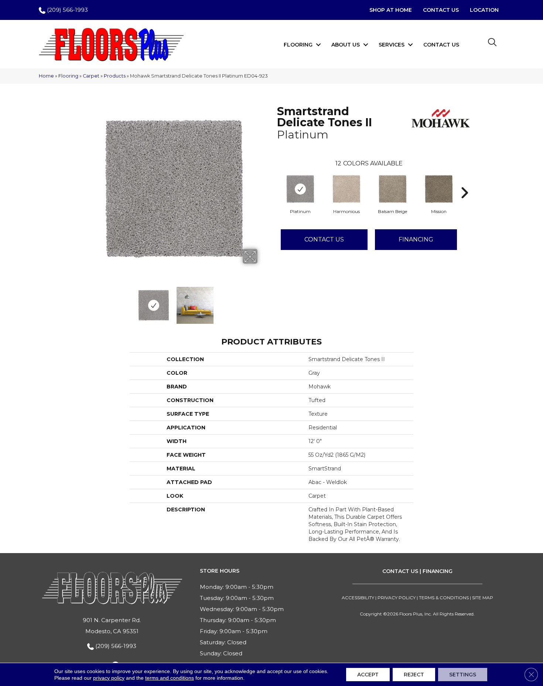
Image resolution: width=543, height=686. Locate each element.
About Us (345, 44)
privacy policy (108, 678)
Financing (416, 239)
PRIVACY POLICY (397, 597)
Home (46, 76)
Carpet (91, 76)
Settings (462, 674)
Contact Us (441, 44)
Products (115, 76)
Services (391, 44)
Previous (86, 301)
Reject (414, 674)
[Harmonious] (346, 189)
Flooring (298, 44)
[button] (318, 44)
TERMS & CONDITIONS (444, 597)
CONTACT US (400, 571)
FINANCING (437, 571)
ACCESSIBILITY (358, 597)
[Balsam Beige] (392, 189)
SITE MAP (482, 597)
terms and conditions (169, 678)
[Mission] (438, 189)
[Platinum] (300, 189)
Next (262, 301)
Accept (368, 674)
